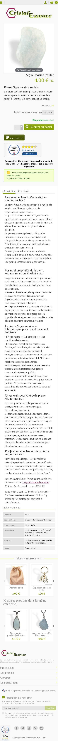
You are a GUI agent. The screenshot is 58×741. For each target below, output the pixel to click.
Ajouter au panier (41, 127)
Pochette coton (16, 587)
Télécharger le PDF (14, 137)
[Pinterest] (35, 728)
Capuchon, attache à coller (42, 588)
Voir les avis (29, 154)
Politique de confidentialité (18, 717)
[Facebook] (16, 728)
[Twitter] (22, 728)
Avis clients (23, 191)
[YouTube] (29, 728)
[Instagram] (41, 728)
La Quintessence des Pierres (36, 482)
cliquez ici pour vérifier (47, 691)
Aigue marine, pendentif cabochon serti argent (16, 635)
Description (9, 191)
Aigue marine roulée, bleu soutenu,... (41, 634)
